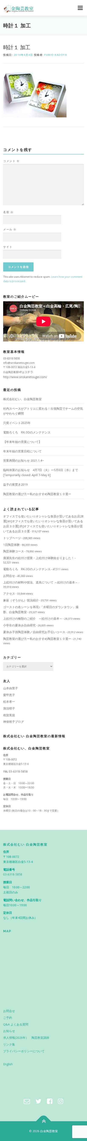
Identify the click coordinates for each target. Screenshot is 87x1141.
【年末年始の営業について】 (22, 442)
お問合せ (9, 576)
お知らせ (9, 1031)
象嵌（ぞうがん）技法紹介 (21, 600)
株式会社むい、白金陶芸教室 (22, 399)
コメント (11, 161)
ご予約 (7, 1018)
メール (9, 229)
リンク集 (9, 1044)
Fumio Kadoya (55, 55)
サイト (7, 247)
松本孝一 (9, 702)
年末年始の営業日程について (22, 451)
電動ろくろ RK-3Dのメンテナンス (26, 432)
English (8, 1064)
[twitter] (38, 1101)
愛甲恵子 (9, 695)
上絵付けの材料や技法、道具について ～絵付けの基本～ (40, 582)
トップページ (12, 538)
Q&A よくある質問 (15, 1024)
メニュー (80, 8)
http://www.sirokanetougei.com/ (25, 377)
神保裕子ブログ (13, 722)
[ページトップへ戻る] (43, 1121)
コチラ (28, 372)
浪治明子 (9, 708)
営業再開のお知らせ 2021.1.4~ (23, 460)
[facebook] (49, 1101)
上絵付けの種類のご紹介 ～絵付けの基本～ (32, 618)
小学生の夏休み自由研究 (19, 625)
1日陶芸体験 (11, 545)
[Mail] (27, 1101)
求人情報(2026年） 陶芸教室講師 (26, 1038)
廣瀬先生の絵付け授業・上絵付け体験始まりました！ (38, 558)
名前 (8, 212)
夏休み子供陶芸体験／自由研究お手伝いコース (34, 632)
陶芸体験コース (13, 551)
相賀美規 (9, 715)
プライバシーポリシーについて (24, 1051)
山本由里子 (10, 688)
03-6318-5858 (18, 771)
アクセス (9, 593)
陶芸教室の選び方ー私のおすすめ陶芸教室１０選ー (37, 494)
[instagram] (60, 1101)
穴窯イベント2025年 (17, 423)
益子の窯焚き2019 (15, 484)
